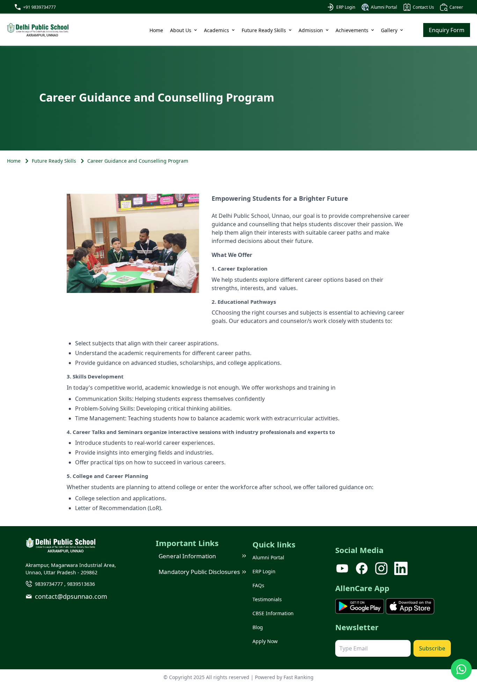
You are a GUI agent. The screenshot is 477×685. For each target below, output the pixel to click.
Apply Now (265, 641)
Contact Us (423, 7)
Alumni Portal (384, 7)
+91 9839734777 (39, 7)
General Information (187, 556)
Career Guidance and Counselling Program (137, 160)
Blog (257, 627)
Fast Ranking (299, 677)
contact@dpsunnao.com (71, 596)
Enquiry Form (446, 30)
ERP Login (345, 7)
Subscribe (432, 648)
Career (456, 7)
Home (156, 30)
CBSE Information (273, 613)
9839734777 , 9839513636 (65, 584)
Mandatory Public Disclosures (199, 572)
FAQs (258, 585)
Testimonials (267, 599)
